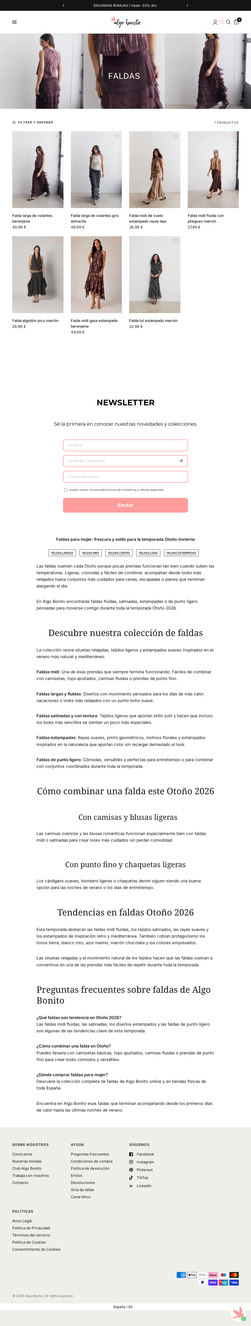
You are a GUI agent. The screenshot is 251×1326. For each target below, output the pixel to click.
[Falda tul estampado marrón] (154, 274)
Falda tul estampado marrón (153, 320)
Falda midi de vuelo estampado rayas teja (147, 218)
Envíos (76, 1175)
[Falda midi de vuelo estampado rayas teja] (154, 169)
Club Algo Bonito (26, 1168)
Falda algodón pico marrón (35, 320)
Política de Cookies (29, 1242)
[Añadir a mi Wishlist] (58, 136)
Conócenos (22, 1154)
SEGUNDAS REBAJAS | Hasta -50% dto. (125, 5)
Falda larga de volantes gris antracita (95, 218)
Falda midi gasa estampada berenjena (94, 323)
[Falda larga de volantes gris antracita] (96, 169)
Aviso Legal (22, 1221)
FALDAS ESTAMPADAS (181, 553)
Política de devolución (90, 1168)
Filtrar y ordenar (35, 122)
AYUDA (77, 1144)
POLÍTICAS (23, 1211)
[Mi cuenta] (215, 22)
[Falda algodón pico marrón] (37, 274)
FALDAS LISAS (148, 553)
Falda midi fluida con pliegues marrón (206, 218)
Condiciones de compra (92, 1161)
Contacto (20, 1182)
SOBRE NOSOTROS (30, 1144)
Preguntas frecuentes (90, 1154)
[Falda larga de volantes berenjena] (37, 169)
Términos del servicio (31, 1235)
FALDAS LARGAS (62, 553)
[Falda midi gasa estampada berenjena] (96, 274)
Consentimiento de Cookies (36, 1249)
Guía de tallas (82, 1189)
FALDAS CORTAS (119, 553)
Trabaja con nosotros (30, 1175)
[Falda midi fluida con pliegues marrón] (213, 169)
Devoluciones (83, 1182)
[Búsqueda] (228, 22)
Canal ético (80, 1196)
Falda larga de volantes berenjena (32, 218)
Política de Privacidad (31, 1228)
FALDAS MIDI (90, 553)
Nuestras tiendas (27, 1161)
